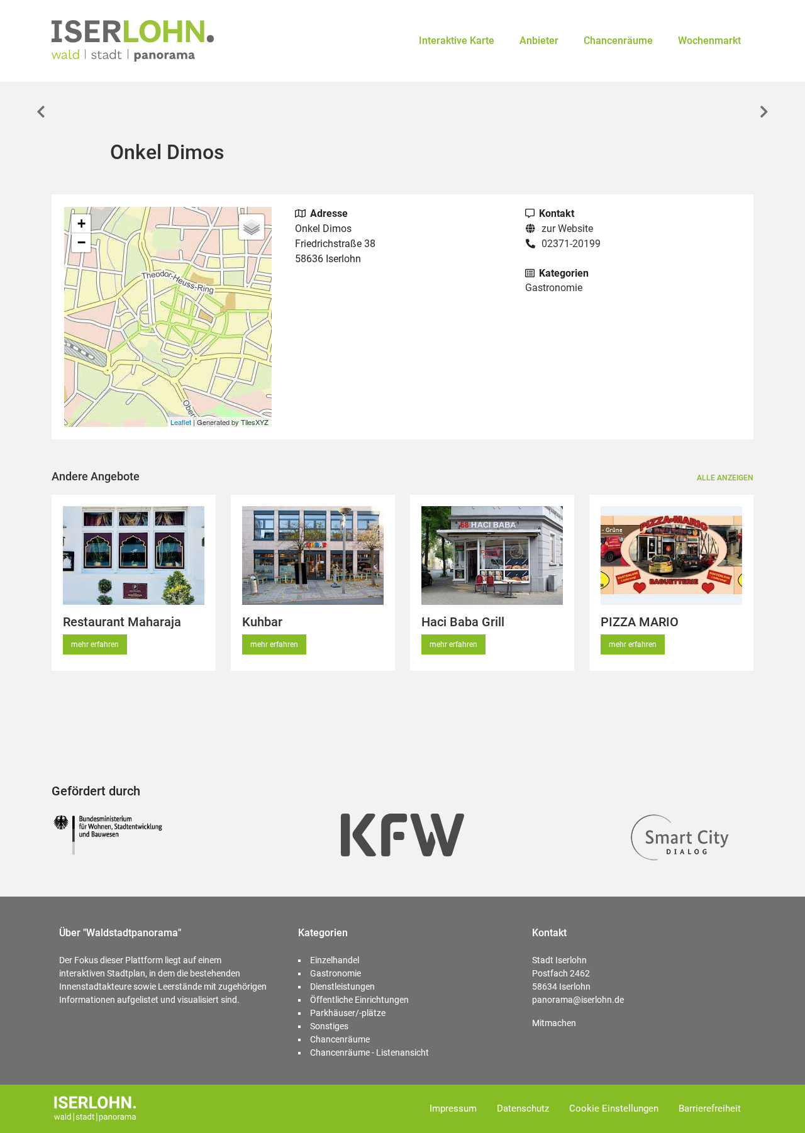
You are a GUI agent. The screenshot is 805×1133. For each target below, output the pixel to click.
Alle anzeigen (725, 477)
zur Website (567, 229)
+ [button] (81, 223)
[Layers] (251, 227)
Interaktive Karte (456, 41)
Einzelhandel (334, 960)
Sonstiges (329, 1026)
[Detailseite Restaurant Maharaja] (133, 555)
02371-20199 (571, 244)
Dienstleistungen (342, 986)
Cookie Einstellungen (613, 1108)
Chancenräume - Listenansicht (369, 1052)
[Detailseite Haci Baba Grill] (492, 555)
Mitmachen (554, 1023)
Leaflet (180, 422)
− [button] (81, 242)
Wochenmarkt (709, 41)
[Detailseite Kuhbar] (313, 555)
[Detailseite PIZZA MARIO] (671, 555)
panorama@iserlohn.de (578, 1000)
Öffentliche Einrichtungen (359, 1000)
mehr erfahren (95, 644)
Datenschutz (523, 1108)
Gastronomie (553, 288)
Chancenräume (618, 41)
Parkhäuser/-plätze (348, 1013)
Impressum (453, 1108)
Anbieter (538, 41)
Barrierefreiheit (710, 1108)
